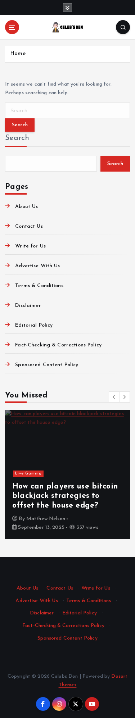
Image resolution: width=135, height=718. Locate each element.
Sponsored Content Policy (46, 365)
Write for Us (30, 246)
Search (17, 138)
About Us (26, 206)
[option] (67, 474)
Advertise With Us (37, 266)
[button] (114, 396)
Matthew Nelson (45, 519)
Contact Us (28, 226)
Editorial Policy (34, 325)
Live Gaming (28, 474)
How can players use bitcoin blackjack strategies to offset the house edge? (65, 496)
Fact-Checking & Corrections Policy (58, 345)
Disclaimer (28, 305)
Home (18, 53)
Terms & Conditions (39, 285)
